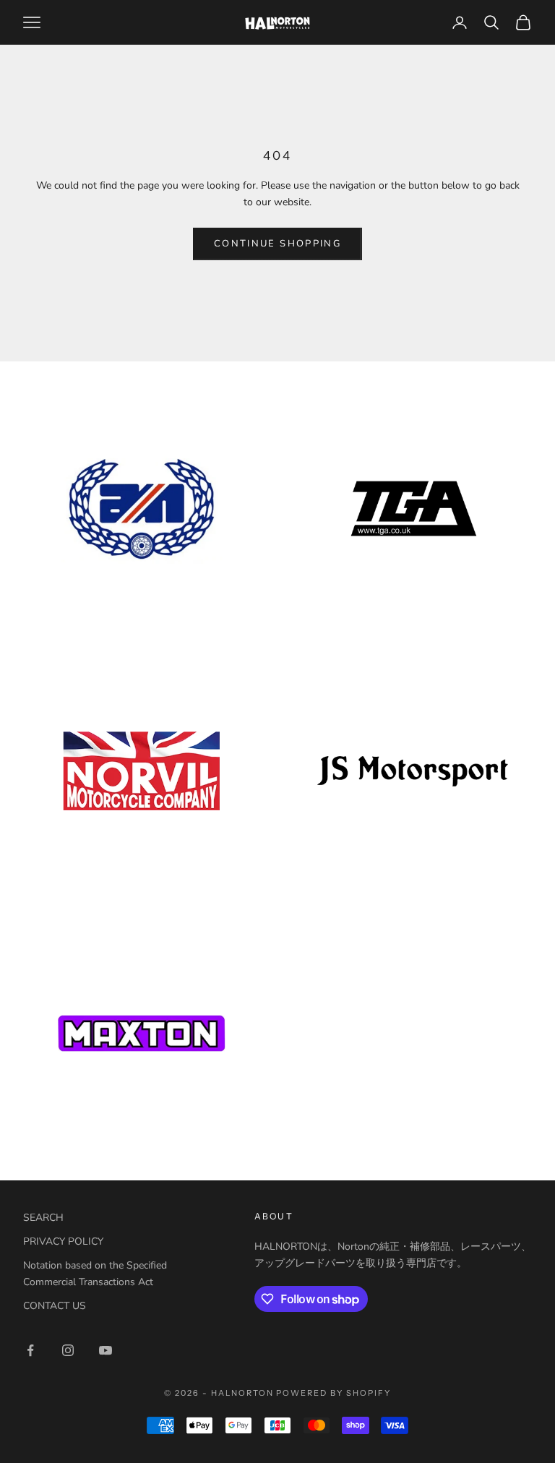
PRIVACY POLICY (63, 1241)
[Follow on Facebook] (30, 1350)
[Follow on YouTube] (105, 1350)
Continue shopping (277, 243)
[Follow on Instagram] (68, 1350)
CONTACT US (54, 1306)
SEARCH (43, 1217)
